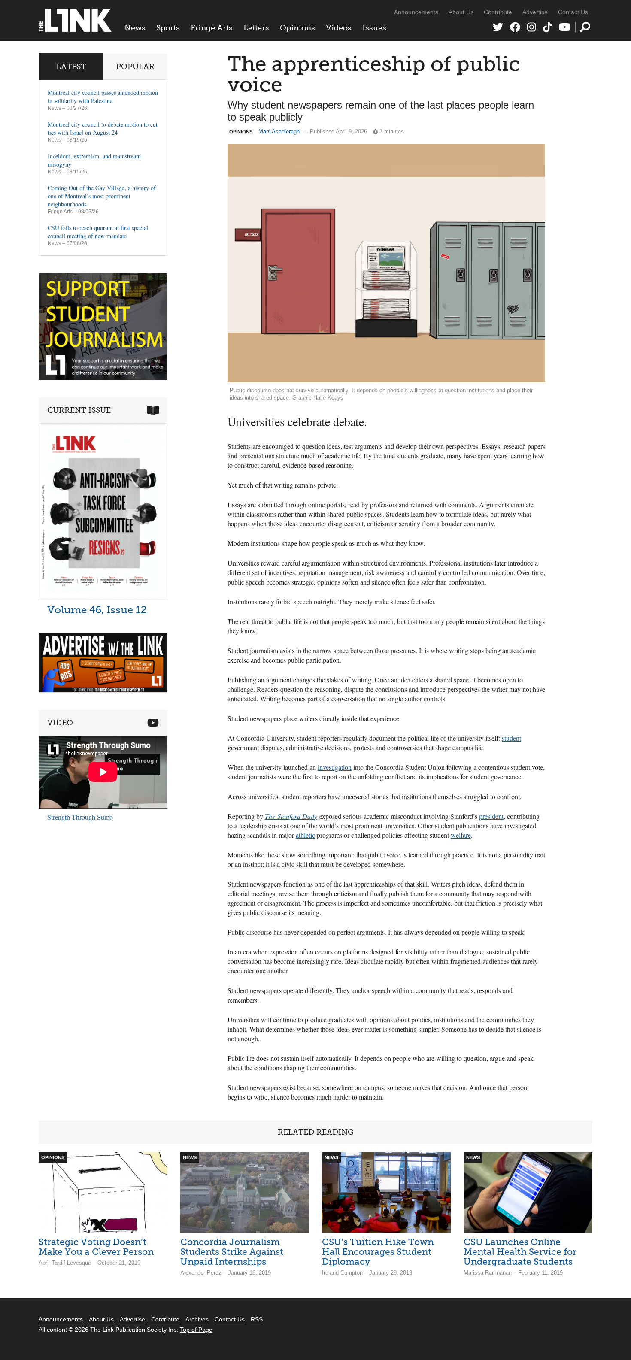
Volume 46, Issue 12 (97, 609)
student (511, 737)
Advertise (535, 12)
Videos (339, 28)
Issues (374, 28)
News (135, 28)
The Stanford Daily (291, 816)
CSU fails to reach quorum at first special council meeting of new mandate (98, 232)
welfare (461, 834)
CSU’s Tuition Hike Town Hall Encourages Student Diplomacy (378, 1251)
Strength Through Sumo (80, 816)
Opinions (297, 28)
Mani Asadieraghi (279, 131)
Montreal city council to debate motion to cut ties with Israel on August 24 (103, 128)
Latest (71, 66)
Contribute (498, 12)
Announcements (416, 12)
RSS (257, 1319)
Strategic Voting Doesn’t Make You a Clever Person (96, 1246)
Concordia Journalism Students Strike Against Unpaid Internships (231, 1251)
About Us (461, 12)
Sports (168, 28)
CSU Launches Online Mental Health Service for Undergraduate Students (520, 1251)
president (491, 816)
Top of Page (196, 1329)
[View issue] (103, 596)
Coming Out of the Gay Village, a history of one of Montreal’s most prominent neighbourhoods (102, 196)
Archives (197, 1319)
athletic (305, 834)
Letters (256, 28)
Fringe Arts (212, 28)
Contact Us (573, 12)
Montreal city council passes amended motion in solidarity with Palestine (103, 96)
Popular (135, 66)
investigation (335, 767)
